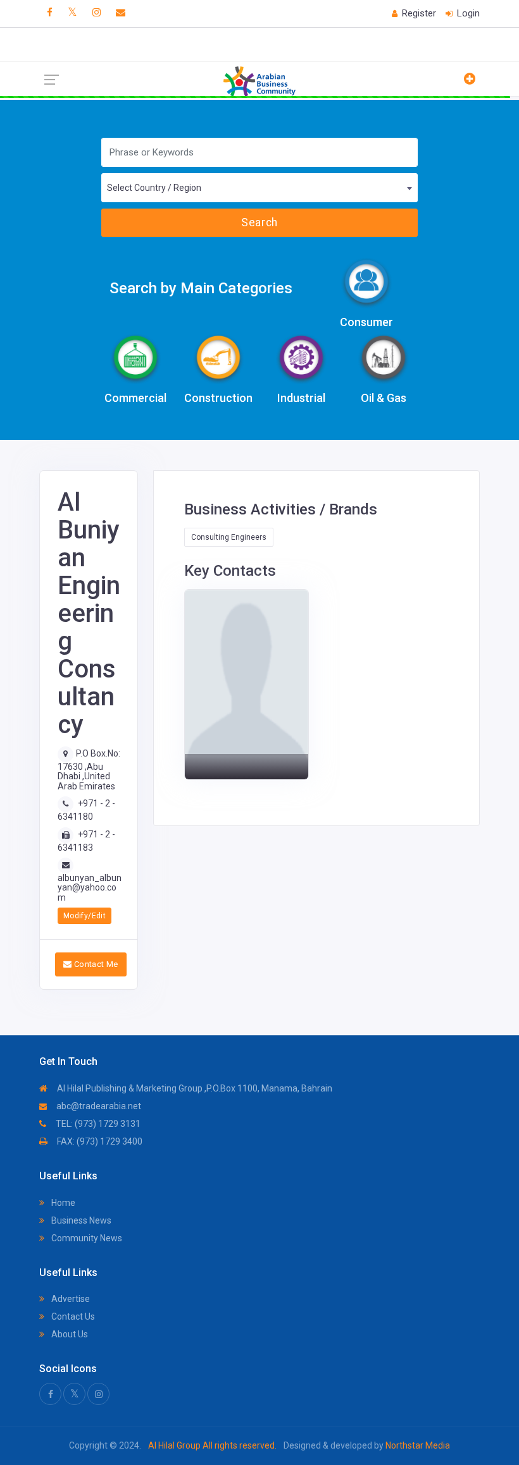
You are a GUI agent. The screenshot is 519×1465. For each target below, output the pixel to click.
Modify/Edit (84, 915)
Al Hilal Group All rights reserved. (212, 1445)
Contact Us (72, 1316)
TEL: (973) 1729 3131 (97, 1124)
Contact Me (95, 964)
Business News (80, 1220)
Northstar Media (417, 1445)
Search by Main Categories (200, 288)
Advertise (69, 1299)
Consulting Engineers (228, 537)
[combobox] (259, 187)
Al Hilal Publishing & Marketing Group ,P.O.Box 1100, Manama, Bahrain (193, 1088)
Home (62, 1203)
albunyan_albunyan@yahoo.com (90, 888)
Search (259, 222)
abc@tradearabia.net (97, 1106)
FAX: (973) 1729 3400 (98, 1141)
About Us (68, 1334)
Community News (85, 1238)
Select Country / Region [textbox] (154, 188)
